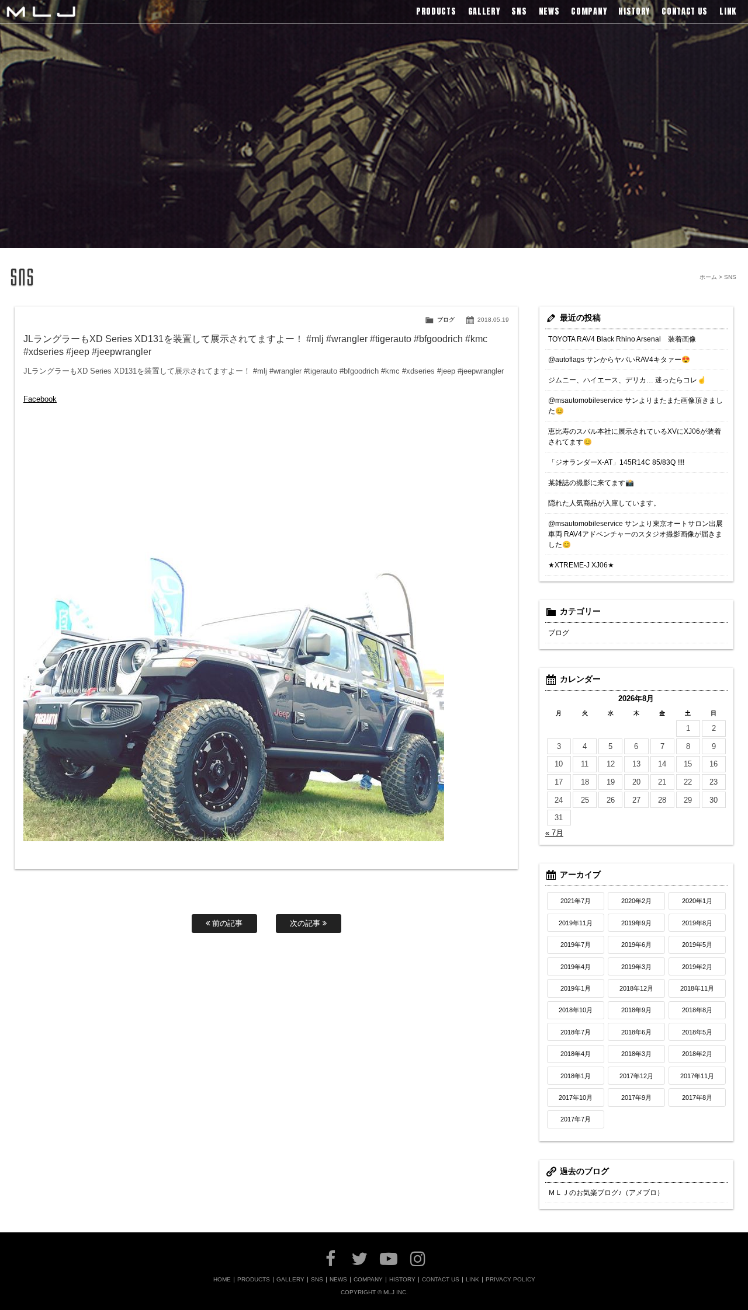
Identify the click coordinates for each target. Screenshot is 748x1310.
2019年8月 (697, 922)
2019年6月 (636, 944)
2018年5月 (697, 1032)
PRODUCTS (253, 1280)
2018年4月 (575, 1053)
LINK (472, 1280)
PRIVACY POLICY (510, 1280)
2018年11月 (697, 988)
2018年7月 (575, 1032)
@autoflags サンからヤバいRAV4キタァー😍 (619, 360)
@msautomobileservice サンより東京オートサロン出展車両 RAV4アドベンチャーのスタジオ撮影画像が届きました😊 (635, 534)
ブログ (446, 319)
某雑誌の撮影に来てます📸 (591, 483)
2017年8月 (697, 1097)
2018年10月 (576, 1009)
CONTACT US (440, 1280)
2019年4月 (575, 966)
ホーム (708, 277)
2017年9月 (636, 1097)
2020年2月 (636, 900)
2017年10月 (576, 1097)
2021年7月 (575, 900)
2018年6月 (636, 1032)
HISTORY (402, 1280)
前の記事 (226, 923)
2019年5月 (697, 944)
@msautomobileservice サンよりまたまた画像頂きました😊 (635, 405)
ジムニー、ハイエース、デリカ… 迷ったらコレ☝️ (627, 380)
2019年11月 (576, 922)
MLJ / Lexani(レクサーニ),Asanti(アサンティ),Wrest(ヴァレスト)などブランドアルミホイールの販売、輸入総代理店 (41, 11)
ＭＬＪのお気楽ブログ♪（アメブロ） (606, 1193)
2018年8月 (697, 1009)
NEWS (338, 1280)
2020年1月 (697, 900)
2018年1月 (575, 1075)
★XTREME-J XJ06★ (581, 565)
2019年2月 (697, 966)
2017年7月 (575, 1119)
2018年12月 (636, 988)
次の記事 (306, 923)
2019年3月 (636, 966)
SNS (317, 1280)
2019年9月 (636, 922)
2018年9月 (636, 1009)
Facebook (40, 399)
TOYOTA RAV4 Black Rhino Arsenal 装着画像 (622, 339)
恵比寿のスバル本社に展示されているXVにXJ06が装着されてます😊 (634, 436)
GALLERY (290, 1280)
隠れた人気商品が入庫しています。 (604, 503)
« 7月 (554, 832)
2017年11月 (697, 1075)
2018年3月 (636, 1053)
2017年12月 (636, 1075)
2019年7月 (575, 944)
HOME (222, 1280)
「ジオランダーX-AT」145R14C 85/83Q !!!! (616, 462)
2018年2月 (697, 1053)
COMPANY (368, 1280)
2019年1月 (575, 988)
